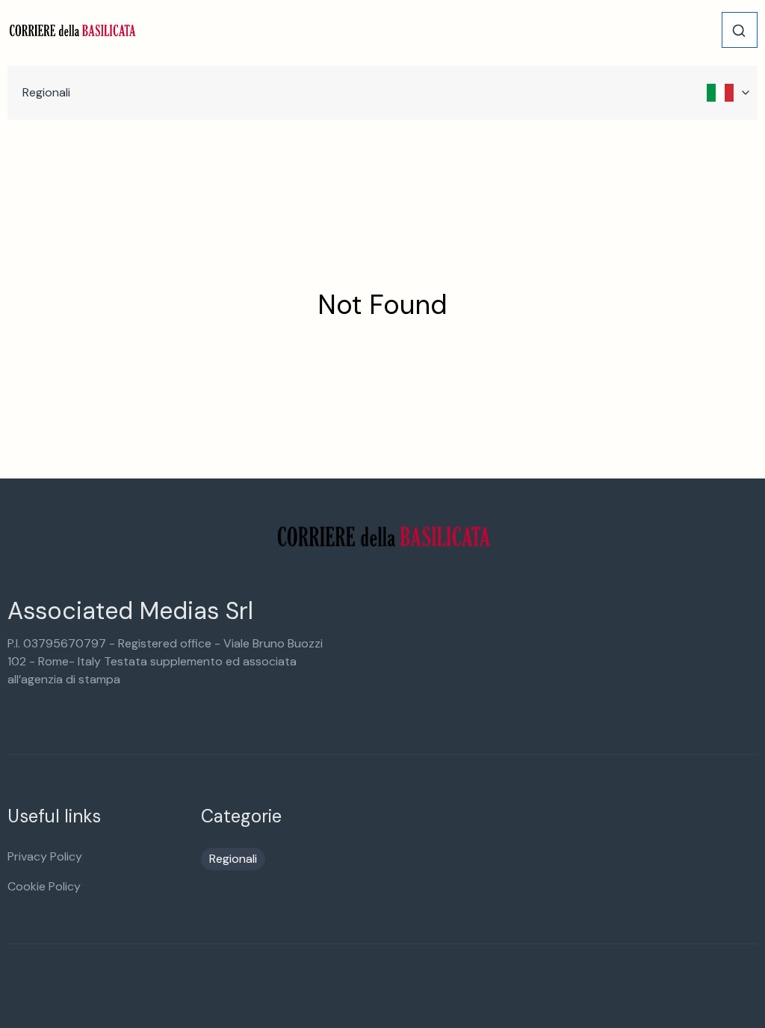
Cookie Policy (44, 886)
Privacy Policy (44, 856)
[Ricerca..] (739, 31)
